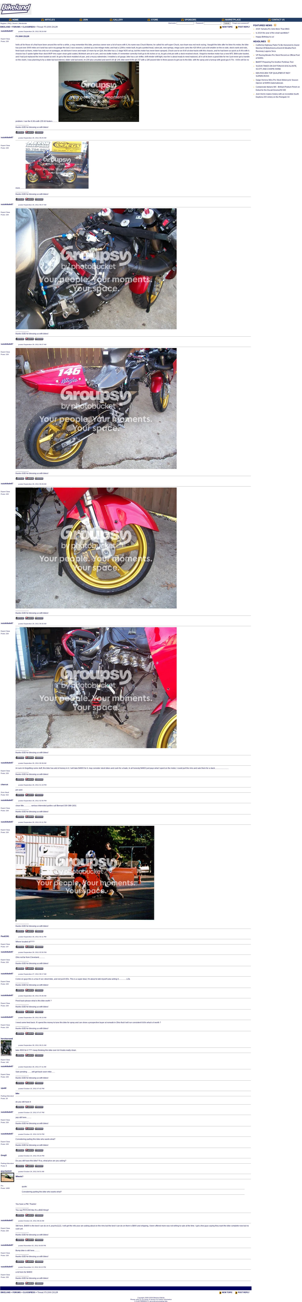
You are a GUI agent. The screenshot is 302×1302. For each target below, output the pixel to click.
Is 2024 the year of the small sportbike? (272, 33)
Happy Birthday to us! (265, 37)
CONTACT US (278, 20)
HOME (15, 20)
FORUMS (16, 27)
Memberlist (23, 23)
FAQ (9, 23)
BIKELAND (5, 27)
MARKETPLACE (233, 20)
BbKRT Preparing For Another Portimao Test (274, 62)
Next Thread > (245, 1288)
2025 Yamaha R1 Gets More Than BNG (272, 29)
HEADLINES (259, 41)
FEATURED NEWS (262, 25)
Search (15, 23)
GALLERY (118, 20)
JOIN (85, 20)
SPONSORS (190, 20)
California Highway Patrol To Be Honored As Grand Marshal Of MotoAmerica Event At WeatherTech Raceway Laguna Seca (277, 48)
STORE (154, 20)
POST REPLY (244, 27)
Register (3, 23)
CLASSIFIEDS (28, 27)
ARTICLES (50, 20)
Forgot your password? (240, 23)
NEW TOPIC (227, 27)
